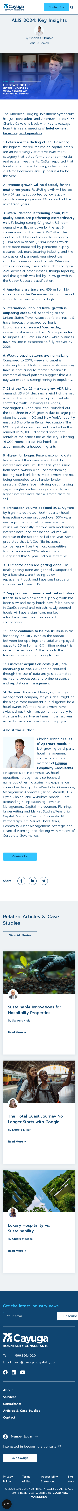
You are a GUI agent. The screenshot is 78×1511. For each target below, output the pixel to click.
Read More (15, 1032)
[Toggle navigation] (38, 7)
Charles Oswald (41, 38)
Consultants (12, 1403)
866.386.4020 (25, 1355)
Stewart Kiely (21, 1020)
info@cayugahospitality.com (36, 1362)
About (8, 1390)
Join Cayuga (20, 1458)
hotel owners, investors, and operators (35, 131)
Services (9, 1397)
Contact (9, 1417)
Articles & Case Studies (21, 1410)
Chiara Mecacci (22, 1239)
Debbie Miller (21, 1130)
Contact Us (56, 7)
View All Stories (20, 935)
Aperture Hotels (54, 743)
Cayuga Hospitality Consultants (55, 765)
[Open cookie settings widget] (7, 1504)
